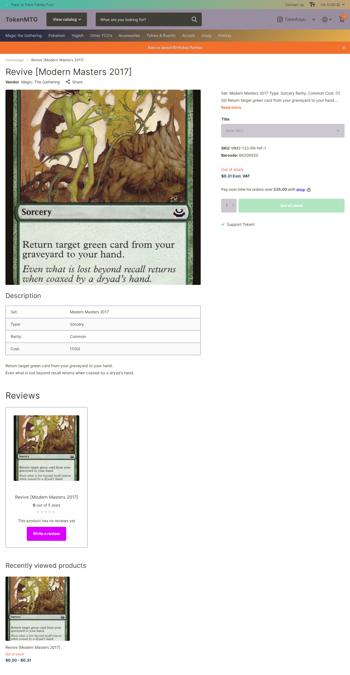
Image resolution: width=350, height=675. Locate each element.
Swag (207, 35)
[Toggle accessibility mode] (312, 4)
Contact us (294, 4)
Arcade (188, 35)
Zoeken (194, 19)
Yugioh (78, 35)
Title (225, 119)
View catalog (65, 19)
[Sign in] (327, 19)
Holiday (225, 35)
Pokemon (56, 35)
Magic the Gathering (23, 35)
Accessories (129, 35)
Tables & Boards (161, 35)
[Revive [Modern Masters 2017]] (37, 609)
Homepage (14, 60)
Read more (231, 107)
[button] (234, 201)
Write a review (46, 533)
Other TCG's (101, 35)
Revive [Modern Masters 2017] (32, 647)
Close (344, 48)
